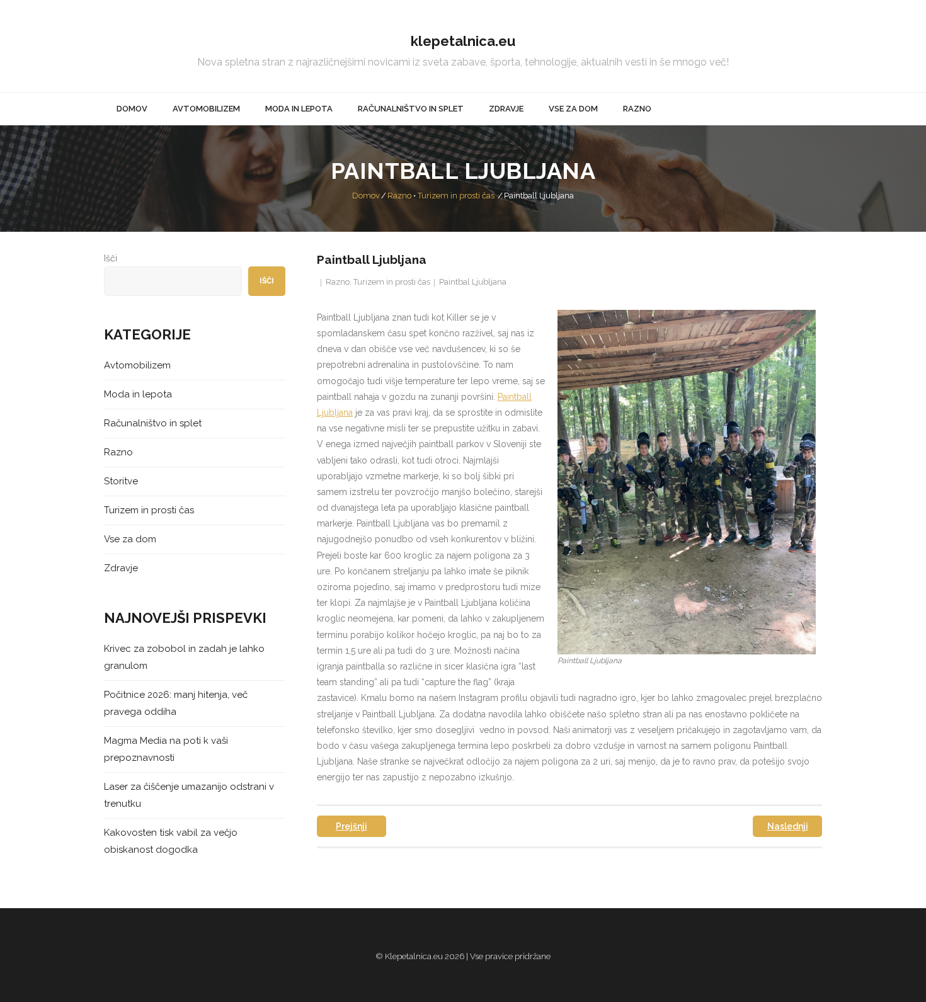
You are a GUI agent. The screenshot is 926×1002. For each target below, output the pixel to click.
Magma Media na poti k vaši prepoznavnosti (166, 749)
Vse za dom (130, 539)
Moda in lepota (138, 394)
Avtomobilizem (137, 365)
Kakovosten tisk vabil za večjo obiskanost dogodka (170, 841)
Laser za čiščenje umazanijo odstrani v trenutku (189, 795)
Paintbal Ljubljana (472, 282)
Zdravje (121, 568)
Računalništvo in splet (153, 423)
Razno (399, 195)
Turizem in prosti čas (456, 195)
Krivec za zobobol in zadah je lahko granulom (184, 657)
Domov (366, 195)
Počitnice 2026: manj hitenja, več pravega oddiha (176, 703)
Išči (110, 258)
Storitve (121, 481)
